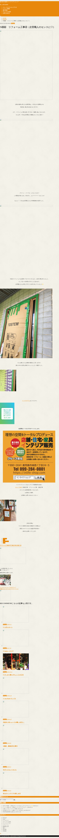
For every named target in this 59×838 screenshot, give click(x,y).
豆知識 (4, 831)
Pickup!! (5, 538)
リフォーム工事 (4, 545)
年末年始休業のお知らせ (12, 811)
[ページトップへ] (0, 833)
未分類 (4, 829)
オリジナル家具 (7, 11)
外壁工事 (10, 545)
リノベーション (7, 823)
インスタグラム (26, 400)
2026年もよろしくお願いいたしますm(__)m (16, 810)
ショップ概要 (6, 8)
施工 (4, 542)
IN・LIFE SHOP (4, 4)
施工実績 (5, 10)
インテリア (6, 820)
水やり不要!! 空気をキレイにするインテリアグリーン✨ (20, 805)
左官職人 (15, 545)
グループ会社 (18, 487)
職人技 (19, 545)
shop (4, 540)
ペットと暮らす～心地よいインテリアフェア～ (18, 807)
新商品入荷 (6, 826)
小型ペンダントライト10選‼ (13, 808)
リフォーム (6, 541)
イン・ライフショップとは (10, 7)
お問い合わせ (6, 13)
